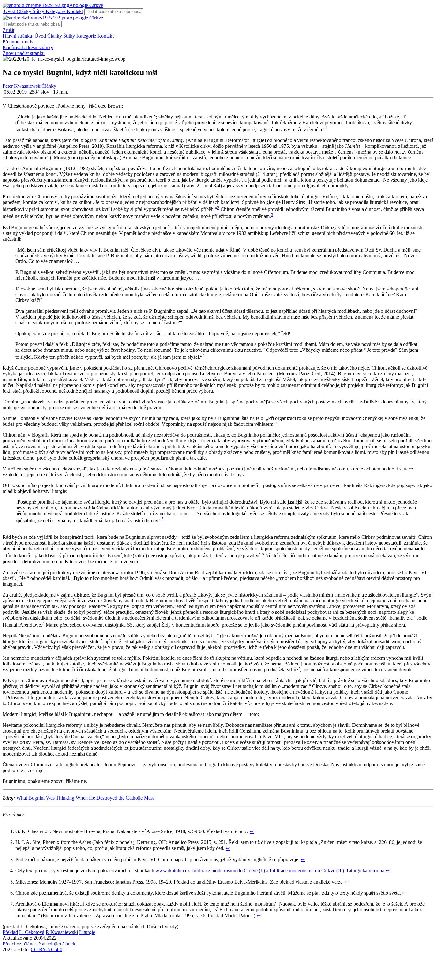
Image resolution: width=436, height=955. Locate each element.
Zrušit (8, 30)
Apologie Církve (86, 5)
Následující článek (56, 943)
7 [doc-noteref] (43, 623)
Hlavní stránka (18, 36)
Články (23, 11)
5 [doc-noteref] (163, 518)
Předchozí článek (20, 943)
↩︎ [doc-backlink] (252, 831)
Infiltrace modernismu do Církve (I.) (228, 870)
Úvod (9, 11)
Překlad (10, 932)
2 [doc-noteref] (218, 207)
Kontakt (74, 11)
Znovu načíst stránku (24, 53)
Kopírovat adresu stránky (28, 47)
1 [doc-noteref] (327, 127)
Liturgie (87, 932)
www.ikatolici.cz (172, 870)
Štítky (37, 11)
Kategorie (54, 11)
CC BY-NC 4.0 (46, 949)
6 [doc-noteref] (263, 554)
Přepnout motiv (18, 41)
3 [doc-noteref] (272, 214)
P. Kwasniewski (62, 932)
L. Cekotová (31, 932)
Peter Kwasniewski (22, 86)
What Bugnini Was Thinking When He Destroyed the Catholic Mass (85, 798)
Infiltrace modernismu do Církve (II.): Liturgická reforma (327, 870)
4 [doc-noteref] (203, 355)
